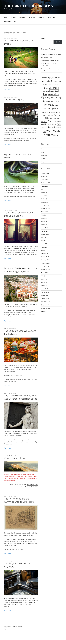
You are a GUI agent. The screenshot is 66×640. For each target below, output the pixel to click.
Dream (43, 149)
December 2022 (45, 260)
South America (52, 124)
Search (43, 38)
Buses (58, 82)
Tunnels (58, 128)
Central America (53, 85)
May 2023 (44, 244)
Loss (57, 108)
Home (57, 101)
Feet (57, 94)
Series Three (51, 17)
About (15, 21)
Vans (44, 131)
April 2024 (44, 224)
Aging (50, 78)
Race (51, 118)
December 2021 (45, 298)
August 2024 (44, 211)
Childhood (54, 88)
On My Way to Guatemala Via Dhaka (51, 54)
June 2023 (44, 240)
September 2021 (45, 308)
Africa (44, 78)
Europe (51, 94)
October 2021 (45, 305)
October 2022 (45, 266)
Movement (46, 115)
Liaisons (46, 108)
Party (46, 118)
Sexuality (52, 121)
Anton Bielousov (32, 485)
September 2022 (45, 269)
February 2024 (45, 231)
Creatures (45, 91)
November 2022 (45, 263)
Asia (53, 81)
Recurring (56, 118)
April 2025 (44, 199)
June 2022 (44, 279)
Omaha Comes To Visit (15, 458)
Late (56, 105)
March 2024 (44, 228)
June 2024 (44, 218)
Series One (32, 17)
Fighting (45, 97)
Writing (54, 135)
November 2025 (45, 176)
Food (53, 97)
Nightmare (44, 155)
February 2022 (45, 292)
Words (56, 131)
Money (58, 112)
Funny (58, 97)
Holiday (51, 101)
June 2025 (44, 192)
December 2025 (45, 173)
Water (49, 131)
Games (45, 101)
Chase (46, 88)
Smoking (44, 124)
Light (53, 109)
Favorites (12, 17)
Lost (44, 112)
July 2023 (43, 237)
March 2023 (44, 250)
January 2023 (45, 256)
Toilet (59, 124)
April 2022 (44, 285)
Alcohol (56, 77)
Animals (45, 81)
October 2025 (45, 179)
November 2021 (45, 301)
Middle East (51, 112)
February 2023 (45, 253)
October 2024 (45, 205)
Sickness (58, 121)
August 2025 (44, 186)
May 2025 (44, 196)
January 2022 (45, 295)
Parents (57, 115)
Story (42, 161)
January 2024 (45, 234)
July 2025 (43, 189)
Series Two (41, 17)
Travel (51, 127)
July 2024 (43, 215)
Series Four (7, 21)
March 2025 (44, 202)
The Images (22, 17)
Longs (42, 152)
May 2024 (44, 221)
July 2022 (43, 276)
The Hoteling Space (14, 99)
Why (5, 17)
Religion (44, 121)
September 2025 (46, 183)
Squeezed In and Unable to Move (50, 60)
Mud (52, 115)
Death (57, 91)
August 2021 (44, 311)
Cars (45, 85)
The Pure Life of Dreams (28, 6)
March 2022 (44, 289)
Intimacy (49, 104)
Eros (45, 94)
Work (47, 134)
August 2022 (44, 273)
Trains (44, 128)
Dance (51, 91)
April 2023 (44, 247)
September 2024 (46, 208)
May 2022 (44, 282)
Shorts (43, 158)
